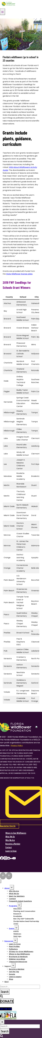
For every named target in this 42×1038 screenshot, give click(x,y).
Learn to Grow (11, 850)
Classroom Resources (18, 962)
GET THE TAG (6, 1009)
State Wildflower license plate (19, 274)
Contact (8, 847)
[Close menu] (0, 881)
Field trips (17, 936)
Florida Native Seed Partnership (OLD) (26, 922)
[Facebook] (2, 859)
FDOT (6, 982)
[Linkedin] (8, 859)
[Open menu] (2, 11)
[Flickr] (11, 859)
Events (11, 928)
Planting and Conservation (24, 911)
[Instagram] (5, 859)
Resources (8, 941)
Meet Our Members (17, 896)
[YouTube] (14, 859)
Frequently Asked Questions (20, 901)
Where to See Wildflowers (15, 833)
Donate (6, 1001)
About (7, 888)
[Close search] (2, 1022)
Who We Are (10, 840)
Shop (11, 979)
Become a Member (12, 843)
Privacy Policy (17, 745)
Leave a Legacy (15, 977)
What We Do (10, 836)
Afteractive (29, 778)
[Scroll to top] (3, 875)
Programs (13, 906)
